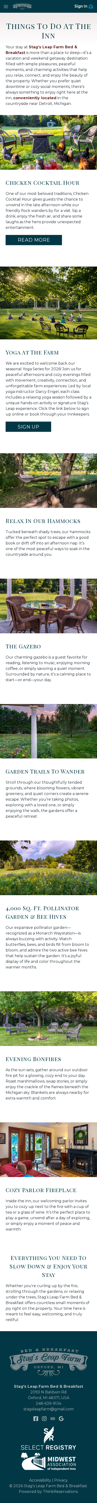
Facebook (35, 1418)
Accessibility (40, 1480)
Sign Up (28, 427)
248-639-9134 (48, 1403)
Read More (34, 240)
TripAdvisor (52, 1418)
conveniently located (35, 98)
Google (61, 1418)
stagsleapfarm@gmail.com (49, 1409)
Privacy (61, 1480)
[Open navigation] (6, 6)
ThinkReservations (60, 1491)
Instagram (44, 1418)
